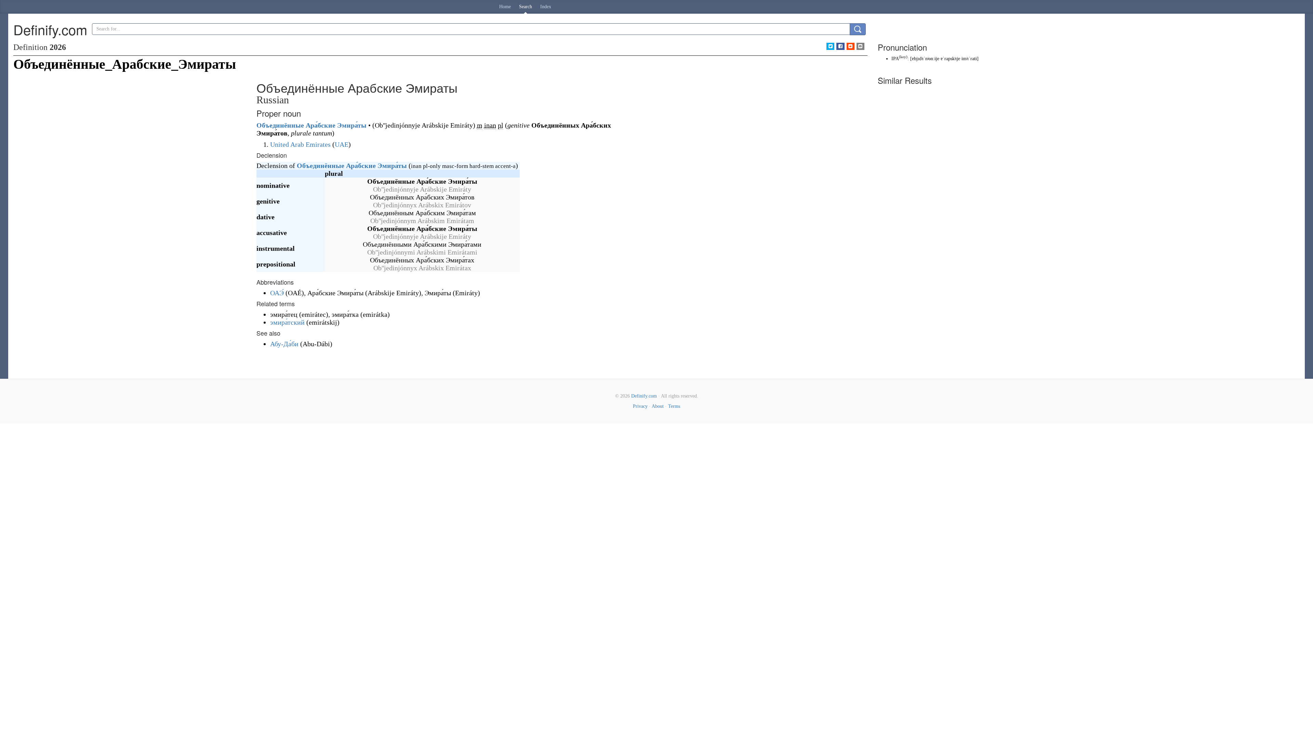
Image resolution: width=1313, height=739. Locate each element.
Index (545, 6)
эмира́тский (287, 322)
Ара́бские (320, 125)
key (903, 57)
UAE (341, 144)
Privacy (640, 406)
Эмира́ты (352, 125)
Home (505, 6)
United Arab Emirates (300, 144)
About (658, 406)
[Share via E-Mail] (860, 46)
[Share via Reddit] (850, 46)
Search (525, 6)
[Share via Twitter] (830, 46)
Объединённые (280, 125)
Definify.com (644, 396)
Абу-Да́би (284, 344)
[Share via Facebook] (840, 46)
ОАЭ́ (277, 293)
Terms (674, 406)
